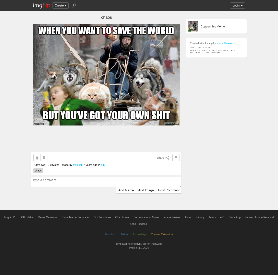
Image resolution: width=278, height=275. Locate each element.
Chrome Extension (162, 234)
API (222, 217)
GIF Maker (27, 217)
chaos (38, 170)
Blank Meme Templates (76, 217)
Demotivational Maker (146, 217)
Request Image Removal (259, 217)
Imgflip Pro (10, 217)
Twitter (125, 234)
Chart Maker (122, 217)
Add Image (146, 190)
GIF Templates (102, 217)
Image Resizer (172, 217)
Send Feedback (139, 223)
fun (103, 164)
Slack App (235, 217)
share (160, 157)
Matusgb (78, 165)
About (188, 217)
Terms (212, 217)
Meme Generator (226, 43)
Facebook (111, 234)
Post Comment (168, 190)
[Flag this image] (175, 157)
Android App (140, 234)
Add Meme (126, 190)
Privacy (200, 217)
